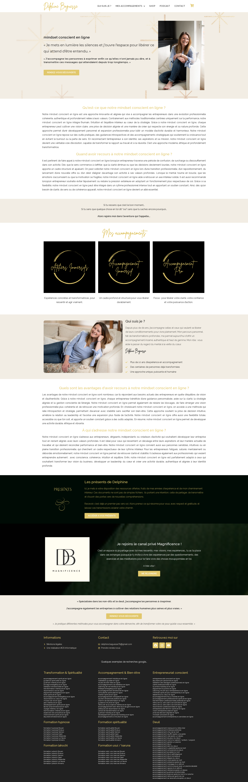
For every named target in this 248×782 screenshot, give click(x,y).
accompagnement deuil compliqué (166, 756)
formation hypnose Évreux (54, 730)
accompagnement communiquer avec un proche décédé (175, 766)
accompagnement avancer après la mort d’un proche (173, 774)
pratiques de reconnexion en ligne (111, 709)
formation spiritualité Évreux (109, 730)
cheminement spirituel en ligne (56, 715)
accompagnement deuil (162, 744)
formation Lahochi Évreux (53, 753)
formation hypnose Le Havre (55, 738)
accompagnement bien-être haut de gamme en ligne (119, 707)
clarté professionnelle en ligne (164, 685)
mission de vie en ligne (53, 701)
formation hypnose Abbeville (55, 736)
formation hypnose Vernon (54, 732)
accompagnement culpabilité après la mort (169, 748)
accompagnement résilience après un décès (170, 770)
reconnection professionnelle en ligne (167, 707)
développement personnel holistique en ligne (116, 715)
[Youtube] (168, 645)
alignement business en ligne (164, 689)
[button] (130, 6)
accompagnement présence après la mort (169, 762)
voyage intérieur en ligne (53, 709)
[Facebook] (155, 645)
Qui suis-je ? (104, 6)
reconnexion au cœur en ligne (55, 699)
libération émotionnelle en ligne (56, 687)
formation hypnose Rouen (54, 728)
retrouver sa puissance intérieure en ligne (114, 705)
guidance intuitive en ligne (108, 703)
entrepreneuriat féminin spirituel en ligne (169, 709)
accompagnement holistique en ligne (112, 679)
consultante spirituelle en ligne (110, 693)
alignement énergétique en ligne (56, 693)
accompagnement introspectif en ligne (113, 697)
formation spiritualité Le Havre (110, 738)
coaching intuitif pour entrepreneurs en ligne (170, 691)
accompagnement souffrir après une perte (169, 734)
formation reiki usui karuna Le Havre (112, 761)
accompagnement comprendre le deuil (168, 750)
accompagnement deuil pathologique (167, 754)
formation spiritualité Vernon (109, 732)
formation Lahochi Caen (53, 757)
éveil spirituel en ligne (52, 695)
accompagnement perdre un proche (167, 742)
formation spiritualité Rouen (109, 728)
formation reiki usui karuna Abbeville (112, 759)
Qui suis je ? (135, 321)
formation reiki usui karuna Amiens (112, 763)
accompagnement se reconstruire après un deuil (172, 778)
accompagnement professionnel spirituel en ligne (172, 699)
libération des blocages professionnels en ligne (171, 683)
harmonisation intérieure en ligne (56, 711)
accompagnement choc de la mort (166, 732)
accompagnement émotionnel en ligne (113, 691)
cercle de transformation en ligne (111, 711)
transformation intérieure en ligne (57, 689)
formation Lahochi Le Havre (54, 761)
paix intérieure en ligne (53, 703)
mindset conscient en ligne (63, 114)
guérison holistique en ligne (109, 713)
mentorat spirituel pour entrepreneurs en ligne (171, 693)
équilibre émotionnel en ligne (55, 717)
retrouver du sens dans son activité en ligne (170, 703)
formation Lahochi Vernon (53, 755)
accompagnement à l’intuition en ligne (113, 717)
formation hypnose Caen (53, 734)
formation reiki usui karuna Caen (111, 757)
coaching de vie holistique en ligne (111, 687)
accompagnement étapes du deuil (166, 758)
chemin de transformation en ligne (111, 701)
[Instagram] (162, 645)
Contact (179, 6)
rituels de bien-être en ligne (109, 683)
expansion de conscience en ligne (57, 713)
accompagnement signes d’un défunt (167, 768)
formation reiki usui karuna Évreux (111, 753)
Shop (152, 6)
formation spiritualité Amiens (109, 740)
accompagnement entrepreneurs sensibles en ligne (173, 717)
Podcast (165, 6)
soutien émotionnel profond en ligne (112, 699)
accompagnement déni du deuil (165, 746)
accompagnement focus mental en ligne (168, 697)
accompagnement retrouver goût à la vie (168, 776)
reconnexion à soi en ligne (54, 691)
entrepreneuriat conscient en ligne (166, 679)
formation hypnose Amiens (54, 740)
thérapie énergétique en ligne (110, 689)
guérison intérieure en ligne (54, 683)
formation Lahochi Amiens (54, 763)
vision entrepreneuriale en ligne (165, 711)
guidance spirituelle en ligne (55, 681)
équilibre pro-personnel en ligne (165, 681)
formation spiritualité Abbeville (110, 736)
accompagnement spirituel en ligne (57, 679)
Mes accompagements (129, 6)
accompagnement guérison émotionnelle (169, 772)
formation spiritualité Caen (108, 734)
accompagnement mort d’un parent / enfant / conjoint (174, 740)
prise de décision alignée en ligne (166, 713)
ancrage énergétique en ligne (55, 685)
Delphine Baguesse (61, 6)
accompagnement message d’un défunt (168, 764)
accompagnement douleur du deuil (166, 738)
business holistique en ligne (164, 687)
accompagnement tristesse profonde (167, 730)
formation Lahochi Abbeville (54, 759)
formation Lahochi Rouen (53, 751)
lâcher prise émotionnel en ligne (56, 707)
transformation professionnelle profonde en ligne (171, 701)
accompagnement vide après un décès (168, 736)
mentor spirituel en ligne (107, 695)
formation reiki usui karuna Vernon (111, 755)
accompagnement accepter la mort (166, 752)
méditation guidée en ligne (108, 681)
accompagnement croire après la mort (167, 760)
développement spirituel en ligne (57, 705)
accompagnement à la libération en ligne (114, 685)
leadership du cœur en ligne (164, 695)
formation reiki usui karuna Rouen (111, 751)
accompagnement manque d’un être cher (169, 728)
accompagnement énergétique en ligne (59, 697)
